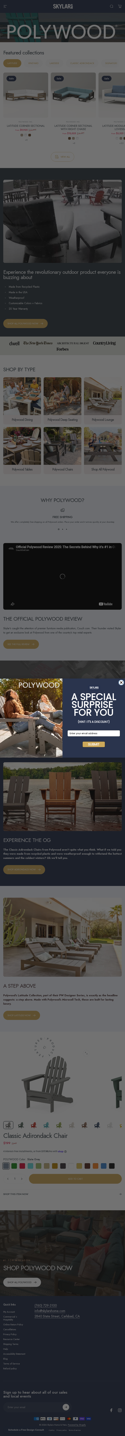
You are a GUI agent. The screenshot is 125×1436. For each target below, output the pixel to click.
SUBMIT (93, 744)
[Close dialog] (121, 682)
